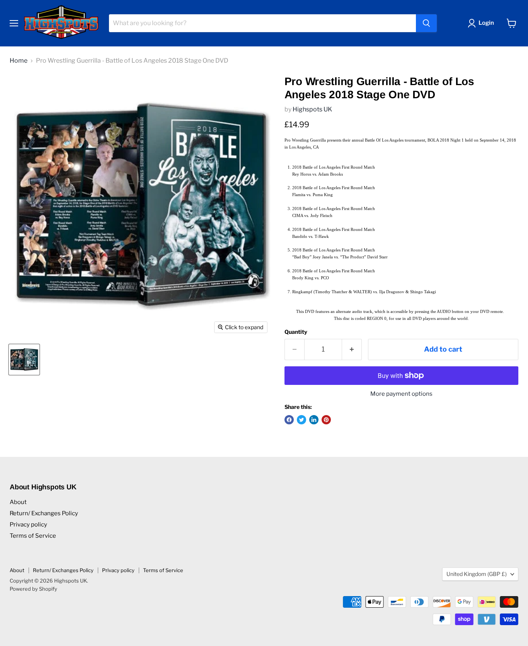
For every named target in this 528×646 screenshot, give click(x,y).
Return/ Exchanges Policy (44, 513)
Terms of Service (33, 535)
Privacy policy (28, 524)
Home (18, 60)
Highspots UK (312, 109)
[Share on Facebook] (289, 419)
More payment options (401, 394)
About (18, 502)
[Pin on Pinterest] (326, 419)
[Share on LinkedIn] (314, 419)
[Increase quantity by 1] (352, 349)
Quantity (295, 332)
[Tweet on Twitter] (301, 419)
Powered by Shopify (33, 589)
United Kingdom (476, 574)
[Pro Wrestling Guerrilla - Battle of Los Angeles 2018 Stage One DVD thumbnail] (24, 359)
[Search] (426, 23)
